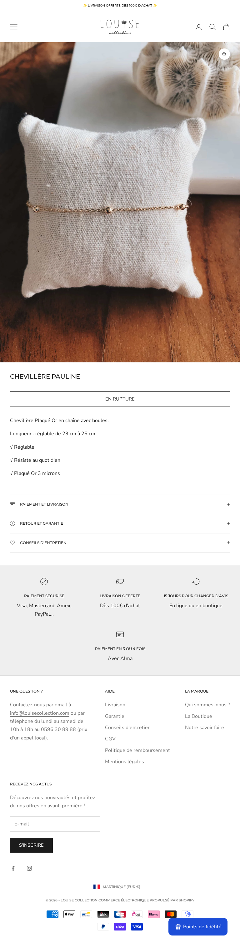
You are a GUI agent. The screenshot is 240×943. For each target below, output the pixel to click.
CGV (110, 738)
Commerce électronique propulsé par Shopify (146, 900)
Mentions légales (124, 761)
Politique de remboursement (137, 750)
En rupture (120, 399)
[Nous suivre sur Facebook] (13, 868)
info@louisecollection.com (39, 713)
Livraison (115, 704)
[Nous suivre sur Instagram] (29, 868)
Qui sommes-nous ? (207, 704)
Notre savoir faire (204, 727)
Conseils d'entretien (128, 727)
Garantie (114, 716)
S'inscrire (31, 845)
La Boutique (198, 716)
